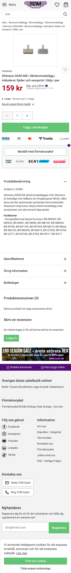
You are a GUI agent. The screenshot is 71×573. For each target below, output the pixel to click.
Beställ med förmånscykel (35, 151)
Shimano (7, 71)
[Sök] (65, 14)
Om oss (41, 426)
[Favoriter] (57, 4)
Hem (4, 22)
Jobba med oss (46, 455)
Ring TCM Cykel (20, 492)
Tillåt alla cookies (35, 560)
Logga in (11, 337)
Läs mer (21, 553)
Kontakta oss (45, 443)
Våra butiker (44, 437)
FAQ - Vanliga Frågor (49, 460)
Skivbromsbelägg (54, 22)
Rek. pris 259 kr (35, 86)
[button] (65, 4)
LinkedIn (13, 447)
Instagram (14, 433)
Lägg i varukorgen (35, 127)
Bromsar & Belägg (18, 22)
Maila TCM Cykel (20, 482)
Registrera (59, 528)
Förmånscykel (45, 449)
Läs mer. (58, 406)
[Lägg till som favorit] (65, 69)
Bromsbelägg (36, 22)
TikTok (12, 454)
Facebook (14, 426)
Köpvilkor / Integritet (49, 432)
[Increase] (27, 115)
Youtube (13, 440)
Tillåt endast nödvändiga (35, 568)
